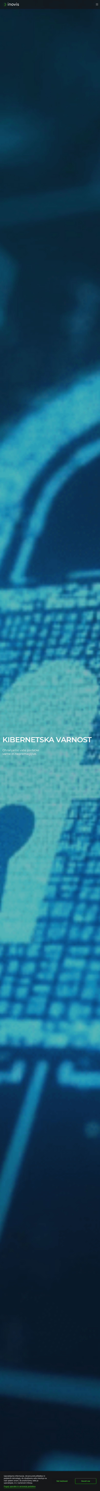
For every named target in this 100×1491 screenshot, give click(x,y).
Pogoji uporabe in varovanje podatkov (20, 1486)
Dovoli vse (85, 1481)
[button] (97, 5)
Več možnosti (62, 1481)
